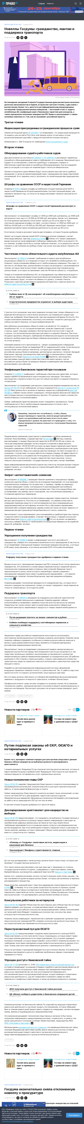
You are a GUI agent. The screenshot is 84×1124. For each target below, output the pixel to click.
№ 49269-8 (22, 540)
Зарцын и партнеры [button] (63, 872)
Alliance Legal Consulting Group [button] (17, 284)
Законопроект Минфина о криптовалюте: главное (34, 850)
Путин (10, 1040)
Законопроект (25, 696)
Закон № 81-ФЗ (11, 933)
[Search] (75, 3)
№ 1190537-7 (37, 158)
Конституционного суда (56, 142)
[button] (17, 37)
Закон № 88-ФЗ (11, 784)
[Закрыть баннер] (44, 1103)
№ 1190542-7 (49, 158)
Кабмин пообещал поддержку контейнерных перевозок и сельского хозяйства (38, 623)
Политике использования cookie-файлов (17, 1121)
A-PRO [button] (7, 887)
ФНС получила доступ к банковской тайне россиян (35, 989)
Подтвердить (74, 1115)
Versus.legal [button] (48, 439)
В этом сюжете (12, 290)
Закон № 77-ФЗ (11, 965)
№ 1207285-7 (34, 133)
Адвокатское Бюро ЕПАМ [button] (34, 357)
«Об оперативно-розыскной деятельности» (55, 965)
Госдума (11, 696)
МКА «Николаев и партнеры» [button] (17, 1023)
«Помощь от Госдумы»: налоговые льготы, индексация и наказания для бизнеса (38, 843)
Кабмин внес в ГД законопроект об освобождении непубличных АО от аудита (42, 295)
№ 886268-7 (23, 479)
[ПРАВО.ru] (10, 3)
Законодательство (14, 202)
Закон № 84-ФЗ (11, 905)
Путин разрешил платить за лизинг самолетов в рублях (38, 617)
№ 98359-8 (22, 598)
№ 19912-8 (22, 258)
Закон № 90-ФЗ (11, 818)
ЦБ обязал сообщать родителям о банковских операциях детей (42, 994)
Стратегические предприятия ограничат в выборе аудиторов (41, 302)
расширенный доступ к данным (32, 1027)
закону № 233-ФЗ (12, 388)
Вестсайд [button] (8, 579)
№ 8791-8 (16, 189)
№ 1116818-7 (17, 374)
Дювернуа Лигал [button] (38, 239)
